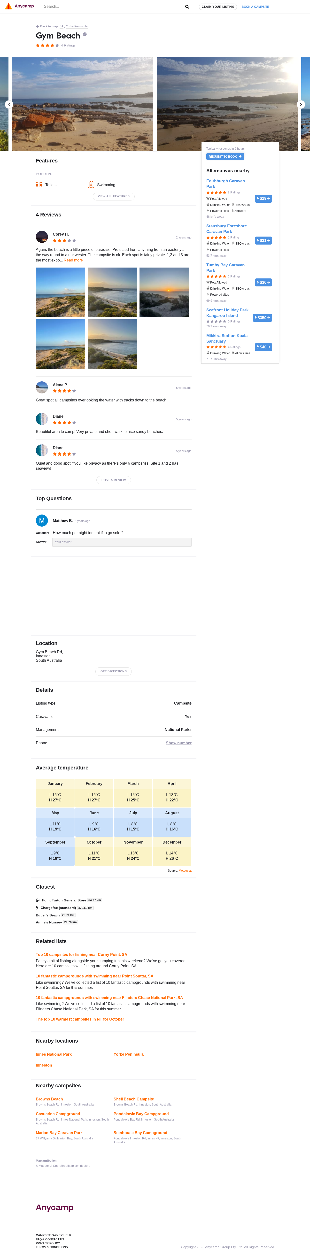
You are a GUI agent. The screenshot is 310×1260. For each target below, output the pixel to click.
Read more (73, 260)
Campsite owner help (53, 1235)
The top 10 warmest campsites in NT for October (80, 1019)
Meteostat (185, 870)
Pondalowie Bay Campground (141, 1114)
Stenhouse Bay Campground (140, 1133)
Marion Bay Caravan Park (59, 1133)
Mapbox (44, 1166)
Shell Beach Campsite (134, 1099)
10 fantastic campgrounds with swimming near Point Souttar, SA (95, 976)
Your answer (63, 542)
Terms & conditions (52, 1247)
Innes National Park (54, 1054)
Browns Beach (49, 1099)
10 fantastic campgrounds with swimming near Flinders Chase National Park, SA (109, 998)
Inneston (44, 1065)
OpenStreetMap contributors (71, 1166)
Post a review (113, 480)
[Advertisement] (113, 596)
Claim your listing (218, 6)
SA (61, 26)
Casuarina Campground (58, 1114)
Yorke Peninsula (77, 26)
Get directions (114, 671)
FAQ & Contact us (50, 1239)
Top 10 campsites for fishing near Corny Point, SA (81, 955)
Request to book (223, 156)
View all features (114, 196)
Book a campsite (255, 6)
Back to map (49, 26)
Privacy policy (48, 1243)
